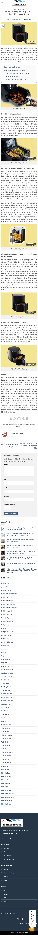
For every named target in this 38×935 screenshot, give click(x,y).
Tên (5, 479)
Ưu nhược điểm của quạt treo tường (15, 79)
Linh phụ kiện (5, 625)
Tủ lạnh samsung (6, 756)
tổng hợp (4, 721)
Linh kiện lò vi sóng (7, 597)
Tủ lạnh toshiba (6, 763)
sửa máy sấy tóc (6, 694)
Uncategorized (5, 769)
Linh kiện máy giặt (7, 601)
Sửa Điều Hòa (5, 711)
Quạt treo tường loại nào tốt (12, 76)
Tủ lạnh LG (4, 742)
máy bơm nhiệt (6, 635)
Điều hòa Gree (5, 783)
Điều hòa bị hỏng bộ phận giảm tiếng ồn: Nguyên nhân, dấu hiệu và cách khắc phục (20, 558)
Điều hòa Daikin (6, 776)
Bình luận (7, 464)
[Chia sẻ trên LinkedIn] (27, 418)
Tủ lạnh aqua (5, 728)
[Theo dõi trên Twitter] (20, 919)
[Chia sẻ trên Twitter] (17, 418)
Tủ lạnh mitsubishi (7, 749)
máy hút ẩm (5, 638)
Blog (5, 897)
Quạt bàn (4, 656)
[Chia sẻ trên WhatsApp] (11, 418)
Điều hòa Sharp (6, 804)
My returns (6, 852)
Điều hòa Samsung (7, 800)
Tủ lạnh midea (5, 745)
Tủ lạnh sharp (5, 759)
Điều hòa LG (5, 787)
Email (6, 488)
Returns (6, 876)
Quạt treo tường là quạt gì (12, 67)
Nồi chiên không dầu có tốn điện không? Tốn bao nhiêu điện (28, 446)
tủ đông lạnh (5, 766)
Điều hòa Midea (6, 790)
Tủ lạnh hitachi (6, 738)
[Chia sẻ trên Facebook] (14, 418)
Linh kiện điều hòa (7, 621)
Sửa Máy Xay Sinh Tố (8, 697)
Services (6, 894)
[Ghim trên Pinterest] (23, 418)
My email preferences (9, 859)
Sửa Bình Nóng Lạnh (7, 669)
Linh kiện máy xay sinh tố (9, 607)
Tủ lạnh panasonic (7, 752)
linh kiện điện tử (6, 618)
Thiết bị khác (5, 714)
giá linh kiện (5, 587)
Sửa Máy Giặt (5, 683)
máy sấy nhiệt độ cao (15, 264)
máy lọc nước (5, 645)
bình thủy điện (5, 583)
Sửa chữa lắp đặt (6, 676)
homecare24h (5, 57)
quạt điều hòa (5, 666)
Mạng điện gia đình (7, 632)
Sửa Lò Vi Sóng (6, 680)
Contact (6, 901)
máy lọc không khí (7, 642)
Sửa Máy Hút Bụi (6, 687)
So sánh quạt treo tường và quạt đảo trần (17, 73)
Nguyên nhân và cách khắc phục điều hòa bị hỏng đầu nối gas (20, 540)
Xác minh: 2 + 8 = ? (9, 504)
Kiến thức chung (19, 9)
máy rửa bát (5, 649)
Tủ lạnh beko (5, 732)
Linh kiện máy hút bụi (8, 604)
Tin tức (3, 718)
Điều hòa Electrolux (7, 780)
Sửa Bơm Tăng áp (7, 673)
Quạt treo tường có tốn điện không (15, 70)
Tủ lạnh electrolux (6, 735)
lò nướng (4, 628)
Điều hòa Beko (5, 773)
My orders (6, 848)
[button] (2, 3)
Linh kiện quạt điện (7, 611)
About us (6, 890)
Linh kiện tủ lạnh (6, 614)
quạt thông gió (5, 659)
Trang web (6, 496)
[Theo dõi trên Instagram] (18, 919)
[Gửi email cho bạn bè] (20, 418)
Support (6, 880)
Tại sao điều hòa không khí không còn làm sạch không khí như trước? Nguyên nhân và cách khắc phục (22, 570)
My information (8, 855)
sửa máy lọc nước (7, 690)
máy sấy (4, 652)
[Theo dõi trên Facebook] (15, 919)
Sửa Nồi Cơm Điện (7, 701)
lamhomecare (27, 19)
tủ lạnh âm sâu (6, 725)
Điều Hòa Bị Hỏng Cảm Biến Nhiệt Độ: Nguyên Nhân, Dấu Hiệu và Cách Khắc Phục (21, 534)
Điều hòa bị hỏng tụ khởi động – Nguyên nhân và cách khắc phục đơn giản (21, 552)
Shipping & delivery (9, 873)
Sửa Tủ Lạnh (5, 707)
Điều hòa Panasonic (7, 797)
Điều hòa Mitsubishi (7, 794)
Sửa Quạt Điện (5, 704)
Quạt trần (4, 663)
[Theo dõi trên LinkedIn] (22, 919)
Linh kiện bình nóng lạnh (9, 594)
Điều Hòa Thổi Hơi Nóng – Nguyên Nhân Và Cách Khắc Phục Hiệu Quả (20, 528)
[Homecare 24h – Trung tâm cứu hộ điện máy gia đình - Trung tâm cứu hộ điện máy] (19, 3)
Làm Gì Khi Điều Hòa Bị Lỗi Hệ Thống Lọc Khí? (21, 563)
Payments (6, 869)
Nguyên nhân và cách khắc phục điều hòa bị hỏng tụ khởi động (20, 546)
